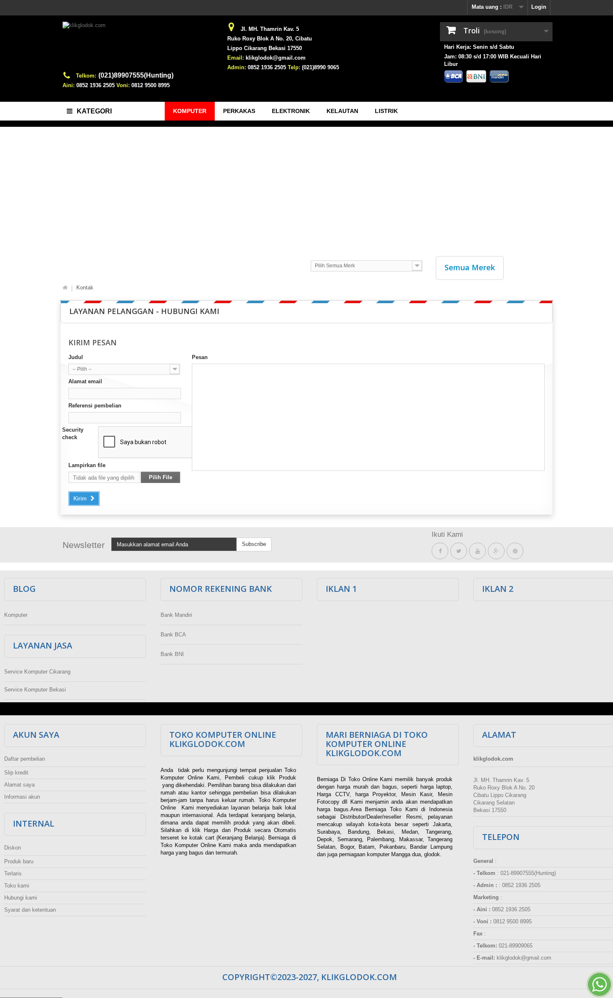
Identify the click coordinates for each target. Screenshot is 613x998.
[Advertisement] (306, 187)
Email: (235, 58)
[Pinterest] (515, 551)
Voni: (123, 85)
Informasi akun (22, 797)
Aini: (69, 85)
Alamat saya (19, 785)
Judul (75, 357)
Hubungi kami (20, 898)
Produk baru (18, 861)
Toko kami (16, 885)
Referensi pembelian (94, 405)
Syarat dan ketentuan (30, 910)
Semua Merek (470, 267)
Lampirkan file (87, 465)
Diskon (12, 848)
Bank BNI (172, 654)
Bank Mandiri (176, 615)
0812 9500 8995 (150, 85)
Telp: (294, 67)
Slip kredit (16, 772)
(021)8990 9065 (320, 67)
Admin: (236, 67)
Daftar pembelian (24, 759)
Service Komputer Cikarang (37, 672)
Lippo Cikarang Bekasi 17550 (264, 48)
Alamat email (85, 381)
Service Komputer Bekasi (35, 689)
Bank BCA (173, 634)
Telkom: (86, 76)
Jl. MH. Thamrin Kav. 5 (270, 29)
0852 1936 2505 (95, 85)
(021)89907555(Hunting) (135, 75)
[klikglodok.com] (140, 46)
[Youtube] (477, 551)
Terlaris (13, 873)
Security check (72, 433)
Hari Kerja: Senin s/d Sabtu (479, 47)
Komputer (16, 615)
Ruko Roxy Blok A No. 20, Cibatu (269, 38)
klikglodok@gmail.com (276, 58)
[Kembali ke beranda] (65, 288)
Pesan (200, 357)
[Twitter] (458, 551)
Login (538, 7)
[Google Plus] (496, 551)
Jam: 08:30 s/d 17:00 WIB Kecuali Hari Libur (492, 60)
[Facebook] (440, 551)
